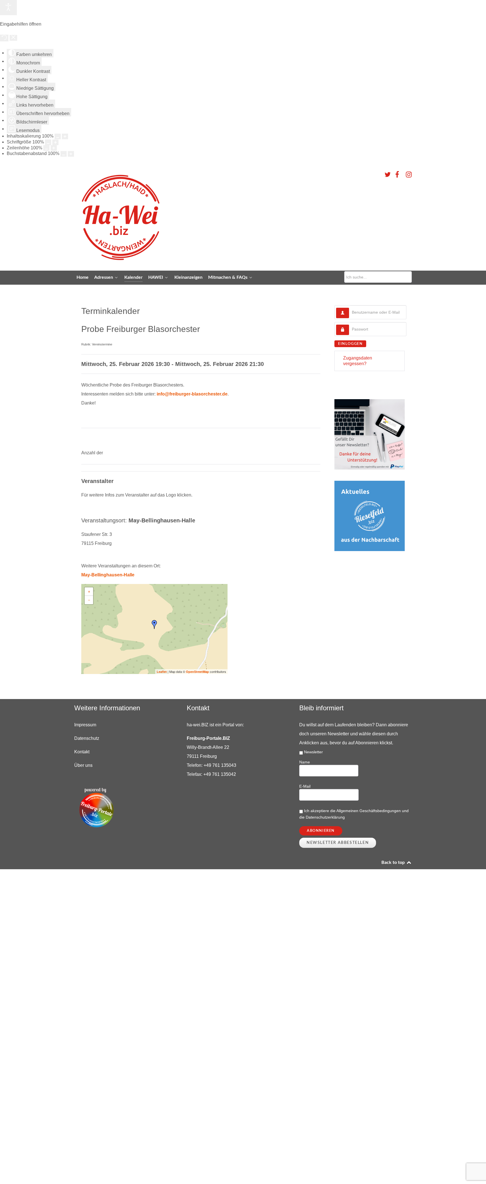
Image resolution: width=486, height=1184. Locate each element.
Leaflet (162, 671)
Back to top (393, 862)
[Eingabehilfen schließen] (13, 38)
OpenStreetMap (197, 671)
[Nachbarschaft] (369, 516)
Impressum (85, 724)
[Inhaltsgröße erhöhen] (65, 136)
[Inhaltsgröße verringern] (58, 136)
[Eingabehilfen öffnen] (8, 7)
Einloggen (350, 343)
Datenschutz (86, 738)
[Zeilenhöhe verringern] (46, 148)
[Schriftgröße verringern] (48, 142)
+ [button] (89, 592)
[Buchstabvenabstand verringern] (63, 154)
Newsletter (313, 752)
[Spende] (369, 434)
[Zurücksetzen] (4, 38)
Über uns (83, 765)
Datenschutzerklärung (325, 817)
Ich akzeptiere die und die (354, 813)
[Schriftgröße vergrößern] (55, 142)
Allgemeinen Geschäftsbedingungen (369, 810)
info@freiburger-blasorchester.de (192, 394)
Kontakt (81, 751)
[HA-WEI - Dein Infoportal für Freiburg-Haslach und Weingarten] (167, 217)
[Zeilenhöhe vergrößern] (54, 148)
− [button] (89, 600)
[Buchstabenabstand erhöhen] (71, 154)
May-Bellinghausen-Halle (107, 574)
